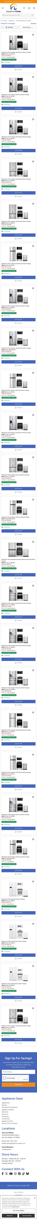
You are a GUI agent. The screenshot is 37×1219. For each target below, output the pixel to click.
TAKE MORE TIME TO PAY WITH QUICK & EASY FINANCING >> (18, 1)
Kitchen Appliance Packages (23, 20)
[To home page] (13, 8)
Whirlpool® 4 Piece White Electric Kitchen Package (14, 941)
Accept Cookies (26, 1215)
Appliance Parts (7, 1121)
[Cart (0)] (34, 8)
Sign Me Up (18, 1084)
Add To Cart (18, 66)
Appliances (11, 20)
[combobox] (27, 27)
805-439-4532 (12, 1141)
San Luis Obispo (8, 1133)
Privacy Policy (18, 1195)
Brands (4, 1105)
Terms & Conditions (18, 1192)
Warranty (5, 1112)
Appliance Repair (8, 1110)
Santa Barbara (7, 1147)
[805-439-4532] (29, 8)
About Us (5, 1114)
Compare (19, 69)
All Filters (10, 27)
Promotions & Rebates (9, 1107)
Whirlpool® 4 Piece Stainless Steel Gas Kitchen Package (15, 94)
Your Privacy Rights (18, 1210)
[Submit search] (32, 15)
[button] (3, 8)
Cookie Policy (15, 1207)
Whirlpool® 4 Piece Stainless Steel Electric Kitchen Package (16, 52)
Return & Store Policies (9, 1123)
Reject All (9, 1215)
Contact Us (6, 1119)
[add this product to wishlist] (33, 35)
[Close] (35, 1198)
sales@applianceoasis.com (15, 1143)
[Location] (24, 8)
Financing (5, 1117)
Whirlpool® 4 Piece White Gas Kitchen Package (13, 899)
